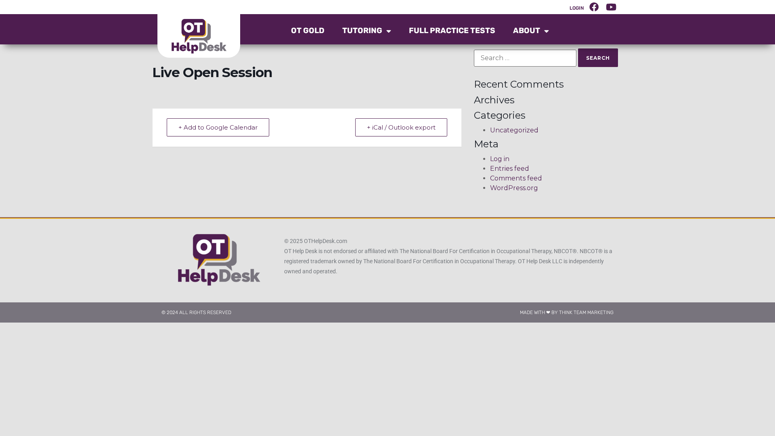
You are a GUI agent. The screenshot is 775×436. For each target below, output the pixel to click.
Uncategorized (514, 130)
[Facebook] (594, 6)
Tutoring (362, 30)
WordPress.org (514, 188)
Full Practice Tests (452, 30)
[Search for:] (525, 58)
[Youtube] (611, 6)
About (526, 30)
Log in (499, 159)
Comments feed (516, 178)
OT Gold (308, 30)
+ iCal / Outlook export (401, 127)
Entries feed (509, 168)
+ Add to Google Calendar (218, 127)
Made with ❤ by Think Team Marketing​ (567, 312)
